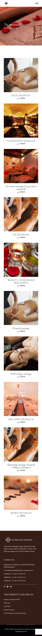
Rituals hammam (9, 610)
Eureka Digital (33, 629)
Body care (7, 603)
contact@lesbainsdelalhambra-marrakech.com (18, 570)
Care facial (7, 606)
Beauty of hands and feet (12, 599)
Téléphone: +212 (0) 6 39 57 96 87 (14, 581)
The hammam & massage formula (15, 613)
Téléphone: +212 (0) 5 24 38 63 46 (14, 574)
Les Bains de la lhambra (16, 629)
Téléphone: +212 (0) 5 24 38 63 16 (14, 577)
